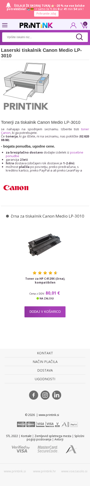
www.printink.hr (44, 471)
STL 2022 (12, 436)
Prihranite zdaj (46, 14)
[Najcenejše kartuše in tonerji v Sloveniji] (36, 25)
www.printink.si (15, 471)
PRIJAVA (73, 27)
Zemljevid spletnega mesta (53, 436)
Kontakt (26, 436)
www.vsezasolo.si (74, 471)
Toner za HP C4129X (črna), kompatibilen (45, 280)
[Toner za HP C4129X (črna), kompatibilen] (45, 244)
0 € (83, 25)
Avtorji (58, 439)
